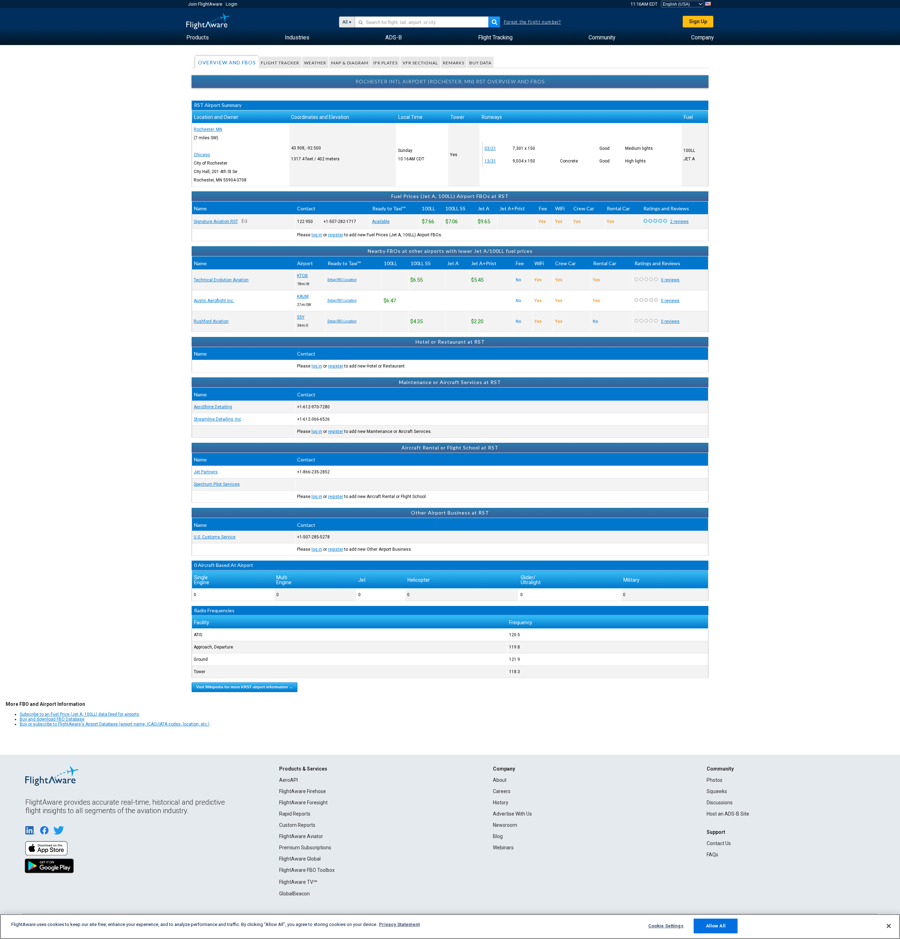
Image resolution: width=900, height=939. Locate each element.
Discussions (720, 802)
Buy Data (480, 62)
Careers (501, 791)
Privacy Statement (399, 924)
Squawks (717, 791)
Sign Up (698, 21)
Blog (498, 836)
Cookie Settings (665, 925)
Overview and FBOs (227, 62)
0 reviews (670, 279)
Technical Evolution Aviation (221, 279)
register (335, 234)
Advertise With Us (512, 814)
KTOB (302, 275)
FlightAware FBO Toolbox (307, 870)
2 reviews (679, 221)
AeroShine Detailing (213, 406)
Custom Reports (297, 825)
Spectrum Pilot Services (217, 484)
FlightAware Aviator (301, 836)
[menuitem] (198, 37)
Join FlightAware (205, 4)
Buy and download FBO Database (52, 719)
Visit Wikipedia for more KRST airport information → (244, 687)
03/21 (490, 148)
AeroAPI (288, 780)
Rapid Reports (294, 814)
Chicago (202, 154)
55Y (300, 317)
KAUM (303, 296)
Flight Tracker (280, 62)
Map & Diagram (349, 62)
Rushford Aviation (211, 321)
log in (316, 234)
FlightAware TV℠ (298, 882)
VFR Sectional (420, 62)
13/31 (490, 161)
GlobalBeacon (294, 893)
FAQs (712, 854)
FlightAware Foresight (303, 802)
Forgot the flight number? (532, 22)
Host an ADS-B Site (728, 814)
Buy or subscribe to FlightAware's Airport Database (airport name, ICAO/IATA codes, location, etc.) (115, 724)
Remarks (453, 62)
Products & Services (303, 769)
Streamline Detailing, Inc (217, 419)
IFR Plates (385, 62)
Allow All (716, 925)
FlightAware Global (300, 859)
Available (381, 221)
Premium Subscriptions (305, 847)
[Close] (888, 926)
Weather (315, 62)
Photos (714, 780)
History (500, 802)
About (500, 780)
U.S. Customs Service (215, 537)
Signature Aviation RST (216, 221)
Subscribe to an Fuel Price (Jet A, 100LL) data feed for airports (79, 714)
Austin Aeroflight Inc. (214, 300)
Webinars (503, 847)
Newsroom (505, 825)
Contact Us (719, 843)
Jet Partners (206, 472)
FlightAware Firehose (302, 791)
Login (231, 4)
